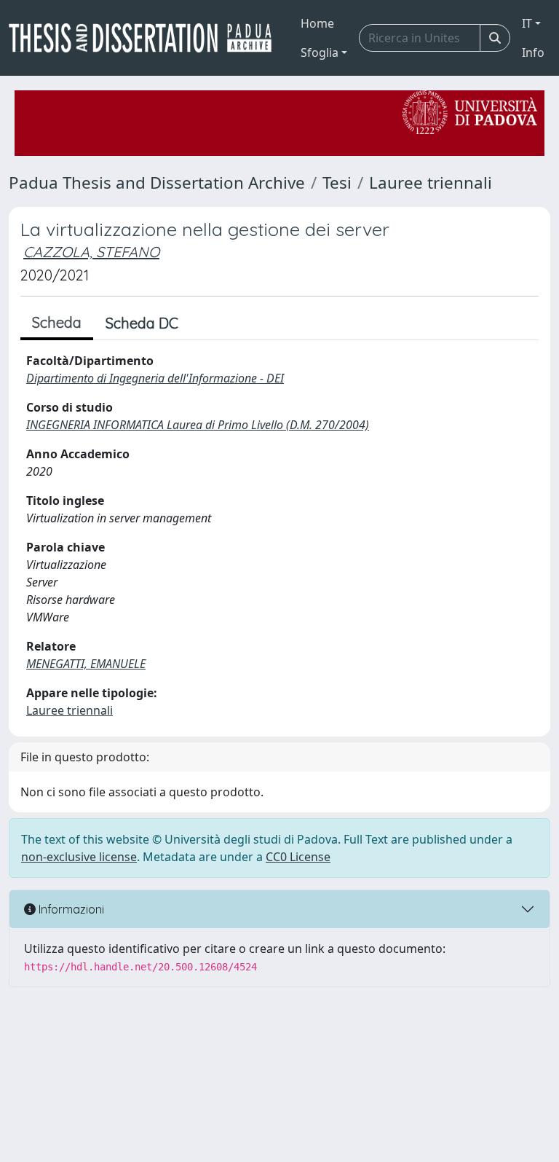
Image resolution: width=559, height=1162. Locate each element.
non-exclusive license (79, 857)
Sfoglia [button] (319, 52)
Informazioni (70, 909)
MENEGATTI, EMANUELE (86, 664)
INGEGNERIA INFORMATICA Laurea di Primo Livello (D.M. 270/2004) (197, 425)
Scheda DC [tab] (142, 323)
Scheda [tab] (57, 322)
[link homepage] (146, 37)
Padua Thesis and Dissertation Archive (157, 182)
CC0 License (298, 857)
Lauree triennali (430, 182)
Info (533, 52)
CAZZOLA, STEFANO (91, 252)
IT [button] (527, 23)
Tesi (337, 182)
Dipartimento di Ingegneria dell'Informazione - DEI (155, 378)
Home (317, 23)
